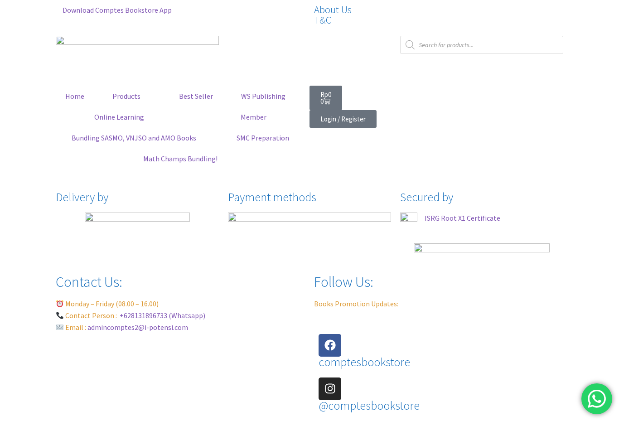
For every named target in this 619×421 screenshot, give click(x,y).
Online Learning (119, 116)
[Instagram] (330, 388)
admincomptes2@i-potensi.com (137, 327)
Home (74, 96)
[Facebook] (330, 345)
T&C (322, 20)
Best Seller (196, 96)
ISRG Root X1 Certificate (462, 218)
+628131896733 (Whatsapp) (162, 315)
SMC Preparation (263, 137)
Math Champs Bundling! (180, 158)
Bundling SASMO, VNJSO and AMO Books (134, 137)
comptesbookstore (364, 362)
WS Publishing (263, 96)
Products (126, 96)
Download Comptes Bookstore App (116, 10)
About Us (333, 9)
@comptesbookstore (369, 405)
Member (253, 116)
